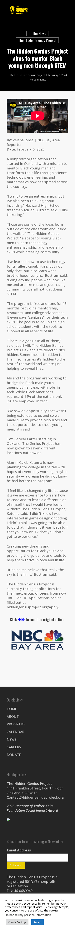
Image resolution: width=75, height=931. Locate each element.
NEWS (12, 739)
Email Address (19, 850)
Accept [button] (37, 922)
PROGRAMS (16, 724)
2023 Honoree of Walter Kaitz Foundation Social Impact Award (32, 808)
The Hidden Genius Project (37, 40)
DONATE (14, 754)
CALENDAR (15, 731)
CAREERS (14, 747)
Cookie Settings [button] (17, 922)
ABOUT (13, 716)
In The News (37, 33)
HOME (12, 708)
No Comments (38, 79)
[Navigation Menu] (66, 10)
